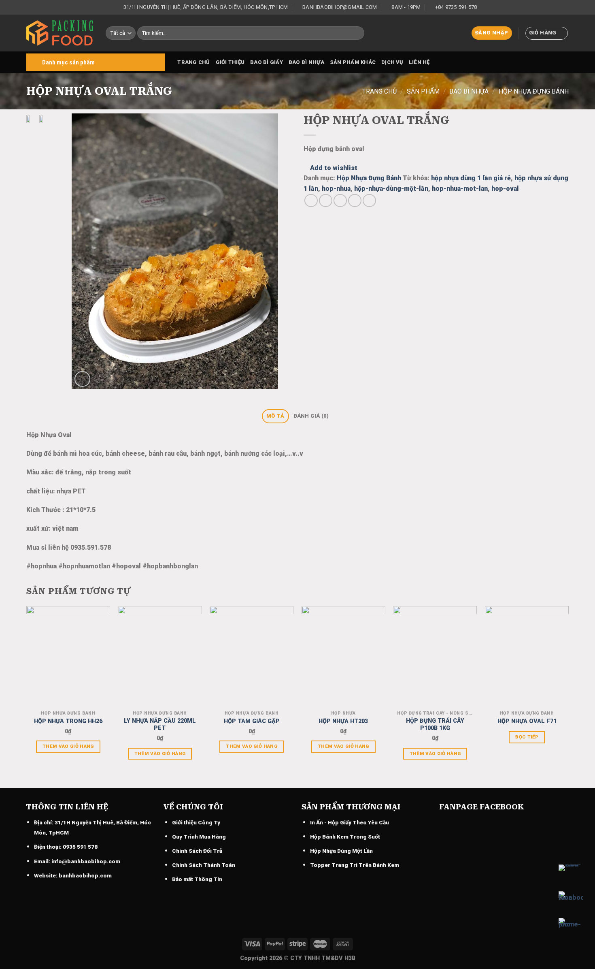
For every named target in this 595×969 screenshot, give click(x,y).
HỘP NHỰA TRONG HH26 (68, 721)
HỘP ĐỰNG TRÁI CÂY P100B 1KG (435, 724)
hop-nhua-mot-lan (460, 188)
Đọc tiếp (526, 737)
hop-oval (505, 188)
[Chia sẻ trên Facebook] (311, 200)
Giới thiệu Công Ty (196, 822)
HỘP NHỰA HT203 (343, 721)
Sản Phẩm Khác (353, 62)
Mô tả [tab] (275, 416)
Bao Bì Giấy (266, 62)
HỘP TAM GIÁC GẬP (252, 721)
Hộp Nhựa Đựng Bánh (534, 91)
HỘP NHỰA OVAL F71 (527, 721)
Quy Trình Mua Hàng (199, 836)
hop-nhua (336, 188)
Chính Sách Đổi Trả (197, 850)
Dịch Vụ (392, 62)
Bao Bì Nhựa (306, 62)
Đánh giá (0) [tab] (311, 416)
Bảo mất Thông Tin (197, 879)
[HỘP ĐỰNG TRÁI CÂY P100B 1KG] (435, 656)
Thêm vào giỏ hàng (68, 746)
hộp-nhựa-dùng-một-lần (391, 188)
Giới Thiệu (230, 62)
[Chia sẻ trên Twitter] (325, 200)
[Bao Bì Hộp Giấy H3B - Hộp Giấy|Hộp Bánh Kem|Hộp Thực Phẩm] (60, 33)
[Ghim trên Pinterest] (354, 200)
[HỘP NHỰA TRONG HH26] (68, 656)
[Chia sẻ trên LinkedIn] (369, 200)
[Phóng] (82, 379)
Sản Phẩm (423, 91)
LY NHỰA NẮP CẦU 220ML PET (160, 724)
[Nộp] (356, 33)
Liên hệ (419, 62)
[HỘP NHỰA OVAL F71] (527, 656)
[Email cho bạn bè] (340, 200)
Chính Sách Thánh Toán (203, 865)
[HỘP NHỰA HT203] (343, 656)
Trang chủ (193, 62)
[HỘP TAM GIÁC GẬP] (251, 656)
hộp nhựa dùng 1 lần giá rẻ (471, 178)
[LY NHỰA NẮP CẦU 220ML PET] (160, 656)
